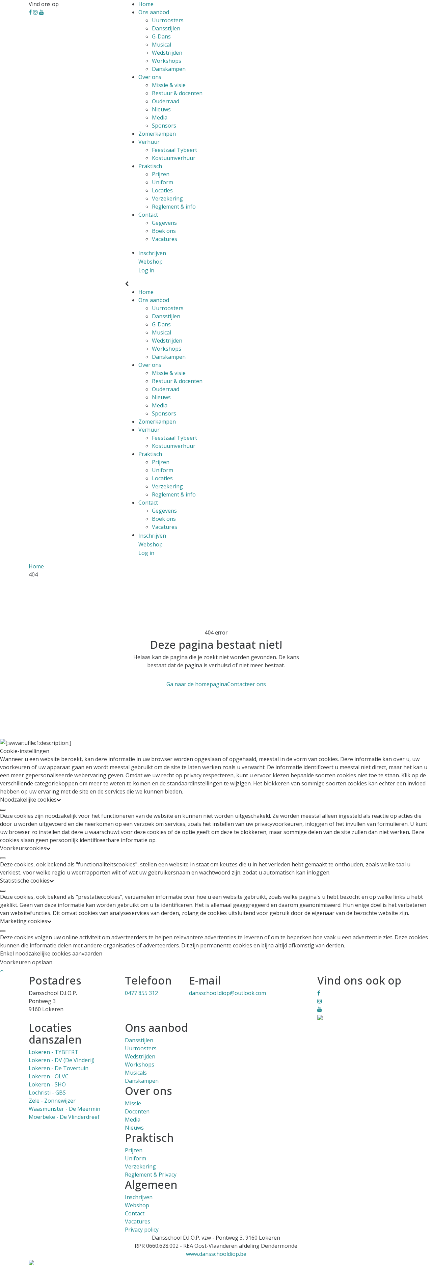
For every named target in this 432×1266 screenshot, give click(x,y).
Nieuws (161, 109)
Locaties (162, 190)
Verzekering (167, 198)
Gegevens (164, 222)
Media (159, 117)
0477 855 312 (141, 993)
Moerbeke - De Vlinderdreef (64, 1117)
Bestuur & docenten (177, 93)
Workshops (166, 60)
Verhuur (149, 141)
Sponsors (164, 125)
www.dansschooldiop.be (216, 1254)
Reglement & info (174, 206)
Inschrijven (139, 1197)
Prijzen (160, 174)
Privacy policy (142, 1229)
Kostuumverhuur (173, 158)
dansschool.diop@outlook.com (227, 993)
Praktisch (150, 166)
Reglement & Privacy (151, 1174)
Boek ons (164, 231)
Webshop (137, 1205)
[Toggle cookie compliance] (2, 810)
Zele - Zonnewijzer (52, 1100)
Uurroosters (168, 20)
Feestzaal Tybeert (174, 150)
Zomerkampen (157, 133)
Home (146, 4)
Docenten (137, 1111)
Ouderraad (165, 101)
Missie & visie (169, 85)
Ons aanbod (153, 12)
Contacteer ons (246, 684)
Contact (148, 214)
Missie (133, 1103)
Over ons (149, 77)
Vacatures (164, 239)
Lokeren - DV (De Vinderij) (61, 1060)
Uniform (162, 182)
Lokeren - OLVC (49, 1076)
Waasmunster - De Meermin (64, 1108)
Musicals (136, 1072)
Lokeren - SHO (47, 1084)
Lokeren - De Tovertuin (58, 1068)
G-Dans (161, 36)
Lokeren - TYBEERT (53, 1052)
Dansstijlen (166, 28)
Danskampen (169, 69)
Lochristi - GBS (47, 1092)
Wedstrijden (167, 52)
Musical (161, 44)
